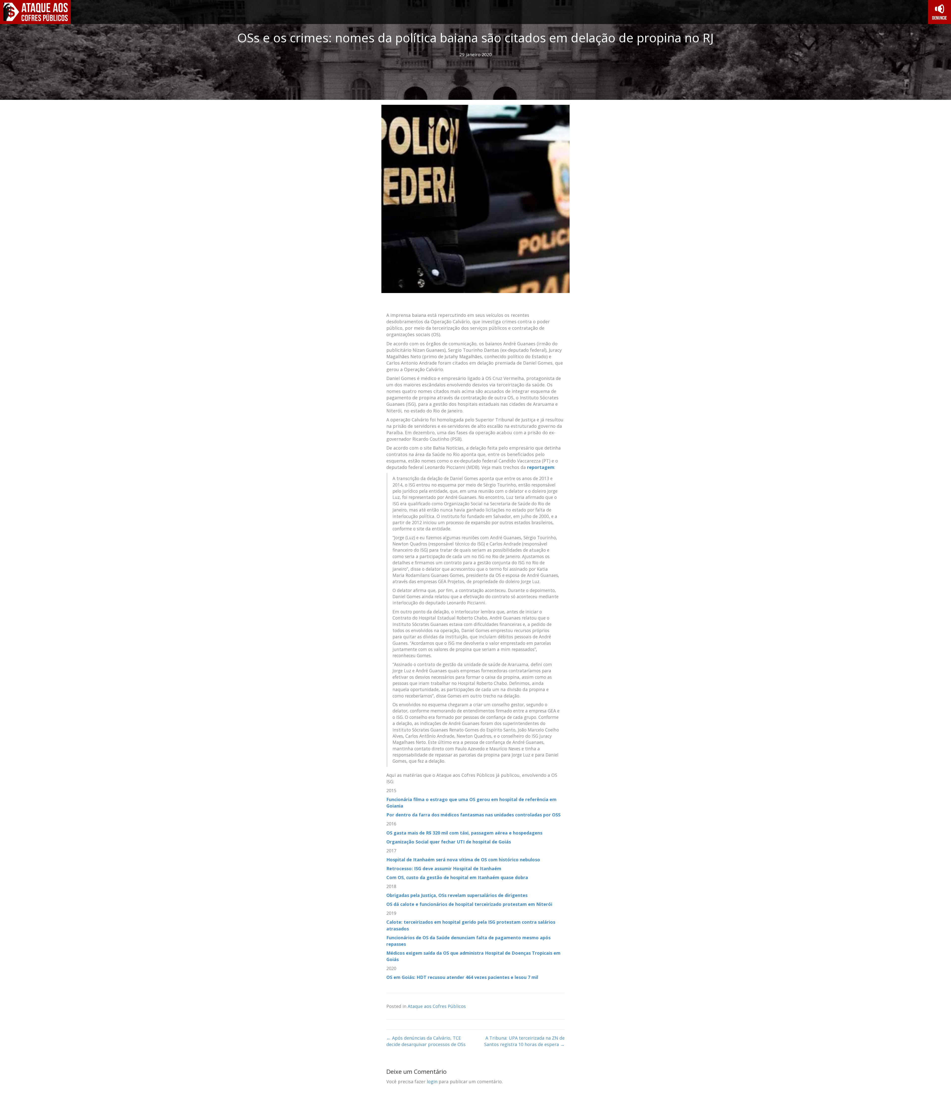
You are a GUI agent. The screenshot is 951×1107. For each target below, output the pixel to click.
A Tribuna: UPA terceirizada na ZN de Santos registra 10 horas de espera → (524, 1041)
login (432, 1081)
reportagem (540, 467)
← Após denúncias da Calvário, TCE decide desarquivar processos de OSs (426, 1041)
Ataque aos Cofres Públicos (437, 1006)
